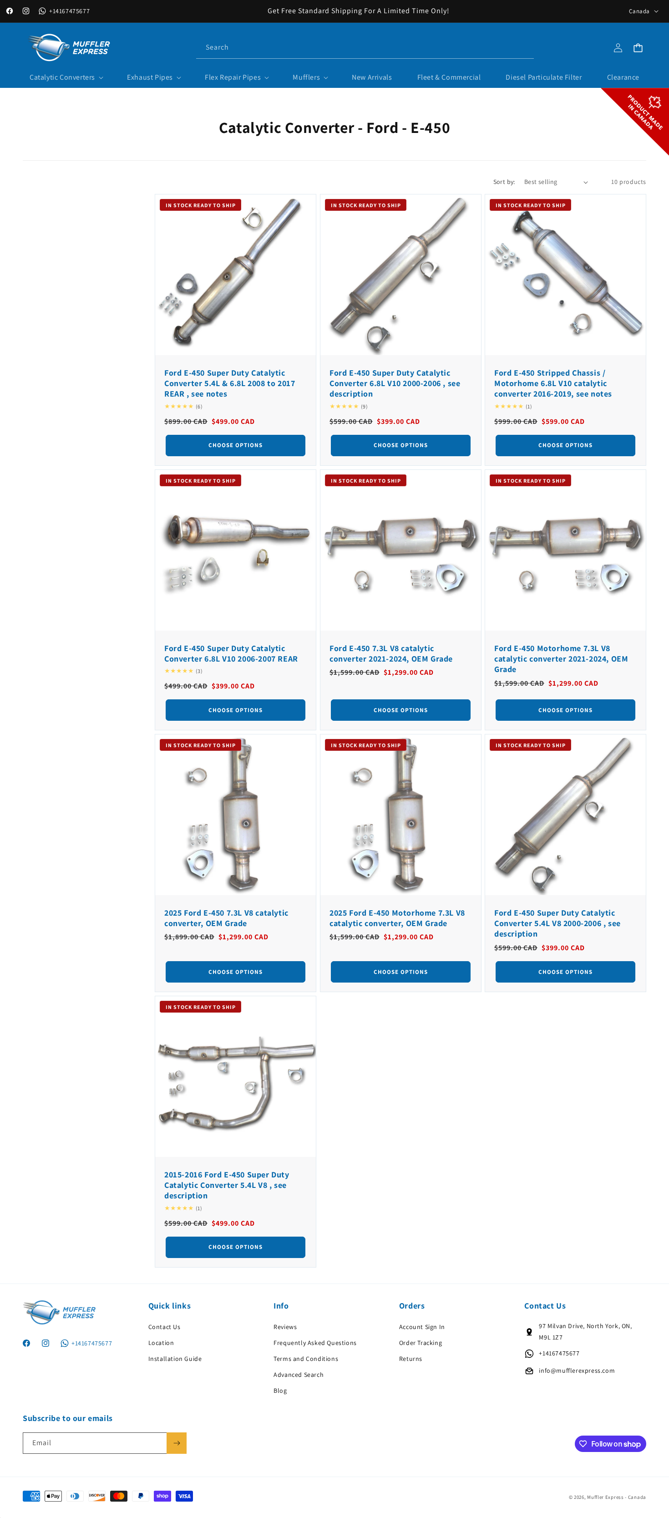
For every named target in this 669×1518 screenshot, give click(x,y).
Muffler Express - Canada (616, 1497)
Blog (280, 1390)
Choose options (235, 445)
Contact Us (164, 1327)
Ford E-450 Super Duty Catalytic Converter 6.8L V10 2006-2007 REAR (231, 652)
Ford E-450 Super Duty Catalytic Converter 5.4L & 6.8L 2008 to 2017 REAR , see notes (229, 383)
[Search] (523, 47)
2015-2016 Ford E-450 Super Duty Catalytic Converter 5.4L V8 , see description (226, 1185)
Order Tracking (420, 1343)
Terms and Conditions (306, 1359)
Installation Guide (175, 1359)
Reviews (285, 1327)
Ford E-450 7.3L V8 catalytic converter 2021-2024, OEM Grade (391, 652)
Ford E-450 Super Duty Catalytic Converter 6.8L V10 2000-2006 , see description (394, 383)
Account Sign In (422, 1327)
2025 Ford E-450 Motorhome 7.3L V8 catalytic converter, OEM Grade (397, 917)
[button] (66, 77)
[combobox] (365, 47)
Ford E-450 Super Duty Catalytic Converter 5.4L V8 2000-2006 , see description (557, 923)
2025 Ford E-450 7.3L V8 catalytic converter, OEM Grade (226, 917)
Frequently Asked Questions (315, 1343)
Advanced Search (299, 1374)
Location (161, 1343)
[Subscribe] (177, 1443)
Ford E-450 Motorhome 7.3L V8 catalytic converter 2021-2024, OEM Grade (561, 658)
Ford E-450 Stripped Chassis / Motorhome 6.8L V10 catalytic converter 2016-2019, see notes (553, 383)
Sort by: (504, 182)
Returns (410, 1359)
